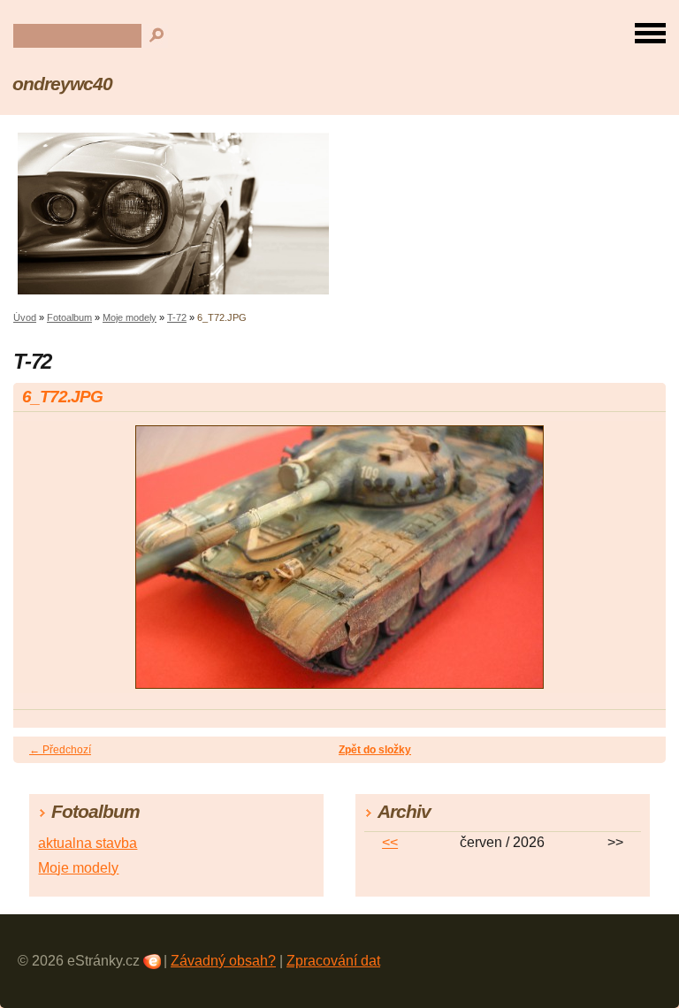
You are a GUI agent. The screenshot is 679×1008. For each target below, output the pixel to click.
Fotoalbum (69, 317)
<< (390, 842)
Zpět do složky (375, 750)
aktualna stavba (87, 843)
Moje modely (129, 317)
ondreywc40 (62, 83)
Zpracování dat (333, 960)
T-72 (177, 317)
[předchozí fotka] (42, 565)
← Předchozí (60, 750)
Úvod (24, 317)
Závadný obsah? (223, 960)
